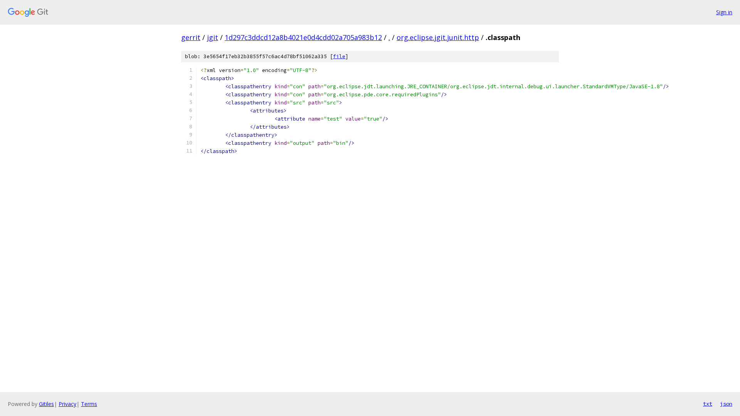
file (339, 56)
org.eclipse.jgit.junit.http (438, 37)
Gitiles (46, 404)
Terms (89, 404)
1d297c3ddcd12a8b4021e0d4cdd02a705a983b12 (303, 37)
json (726, 403)
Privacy (67, 404)
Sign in (724, 12)
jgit (212, 37)
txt (707, 403)
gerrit (190, 37)
